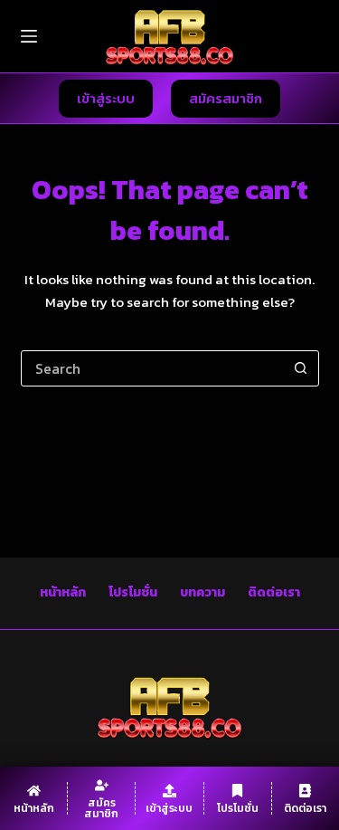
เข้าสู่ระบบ (106, 98)
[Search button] (301, 368)
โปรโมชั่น (132, 593)
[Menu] (29, 36)
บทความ (202, 593)
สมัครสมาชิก (225, 98)
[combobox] (153, 368)
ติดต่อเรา (274, 593)
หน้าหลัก (63, 593)
